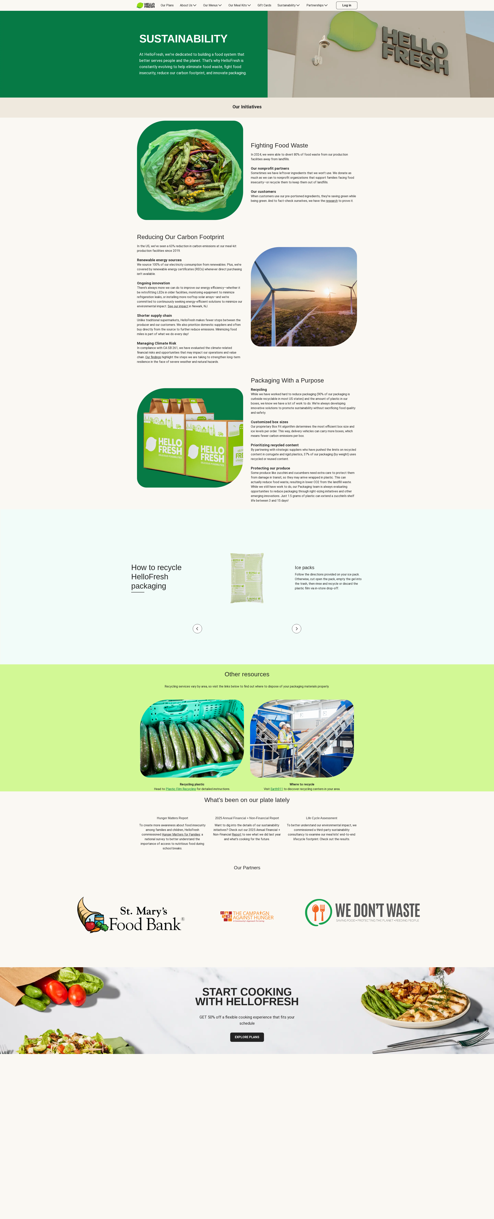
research (332, 201)
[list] (247, 742)
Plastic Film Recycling (181, 789)
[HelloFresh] (146, 5)
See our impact (178, 306)
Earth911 (277, 789)
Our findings (153, 357)
